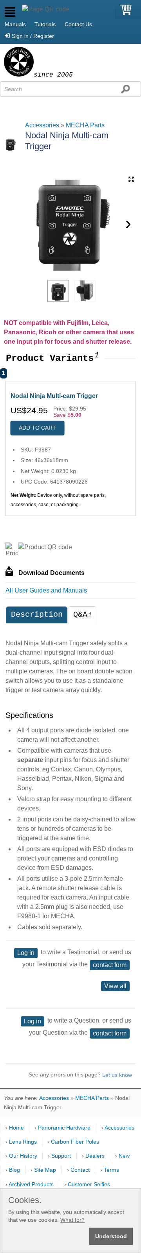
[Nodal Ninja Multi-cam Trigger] (58, 291)
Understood (111, 1236)
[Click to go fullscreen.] (131, 179)
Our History (23, 1156)
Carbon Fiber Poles (75, 1142)
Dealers (95, 1156)
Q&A (82, 614)
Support (61, 1156)
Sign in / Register (33, 36)
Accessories (42, 125)
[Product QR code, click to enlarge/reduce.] (45, 547)
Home (16, 1127)
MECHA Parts (85, 125)
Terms (111, 1170)
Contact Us (78, 24)
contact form (110, 965)
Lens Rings (23, 1142)
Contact (80, 1170)
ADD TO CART (37, 428)
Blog (14, 1170)
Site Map (45, 1170)
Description (37, 614)
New (124, 1156)
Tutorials (45, 24)
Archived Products (31, 1184)
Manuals (15, 24)
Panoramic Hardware (64, 1127)
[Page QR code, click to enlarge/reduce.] (45, 9)
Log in (25, 953)
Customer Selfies (89, 1184)
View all (115, 986)
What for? (72, 1220)
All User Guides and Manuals (46, 590)
